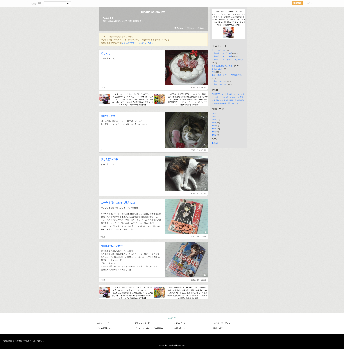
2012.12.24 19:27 (198, 87)
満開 (213, 71)
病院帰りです (108, 116)
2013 (214, 131)
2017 (214, 119)
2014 (214, 128)
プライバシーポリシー (144, 328)
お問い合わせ (179, 328)
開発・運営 (218, 328)
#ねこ (103, 150)
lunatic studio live (153, 12)
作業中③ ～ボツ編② (222, 53)
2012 (214, 134)
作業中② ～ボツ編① (222, 56)
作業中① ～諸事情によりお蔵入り (228, 59)
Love (191, 28)
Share (201, 28)
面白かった (216, 68)
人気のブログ (179, 323)
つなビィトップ (102, 323)
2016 (214, 122)
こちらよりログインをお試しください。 (138, 42)
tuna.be (172, 317)
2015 (214, 125)
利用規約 (159, 328)
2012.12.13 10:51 (198, 193)
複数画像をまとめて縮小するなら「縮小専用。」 (24, 340)
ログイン (308, 3)
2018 (214, 116)
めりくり (106, 53)
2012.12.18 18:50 (198, 150)
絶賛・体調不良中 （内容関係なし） (228, 74)
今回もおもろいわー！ (113, 245)
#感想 (103, 236)
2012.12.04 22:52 (198, 279)
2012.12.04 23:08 (198, 236)
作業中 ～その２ (219, 81)
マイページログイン (221, 323)
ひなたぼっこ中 (109, 159)
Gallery (179, 28)
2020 (214, 113)
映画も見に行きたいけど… (223, 65)
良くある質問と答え (103, 328)
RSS (216, 143)
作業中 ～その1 (220, 84)
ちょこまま (108, 17)
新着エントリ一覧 (142, 323)
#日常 (103, 87)
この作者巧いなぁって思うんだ (118, 202)
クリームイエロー (219, 50)
